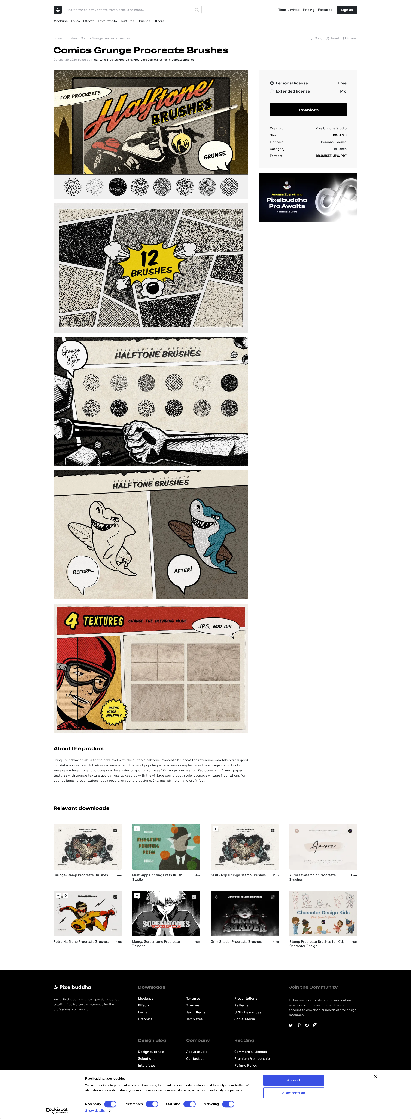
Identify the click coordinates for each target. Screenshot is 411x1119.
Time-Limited (289, 10)
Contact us (195, 1058)
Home (58, 38)
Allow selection (293, 1093)
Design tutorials (151, 1052)
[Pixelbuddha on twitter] (291, 1025)
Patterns (241, 1005)
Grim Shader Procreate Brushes (236, 942)
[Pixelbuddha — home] (58, 10)
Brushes (144, 21)
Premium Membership (252, 1058)
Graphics (145, 1019)
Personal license (334, 142)
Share (351, 38)
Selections (146, 1058)
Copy (319, 38)
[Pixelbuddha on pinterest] (299, 1025)
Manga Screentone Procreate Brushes (156, 944)
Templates (194, 1019)
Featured (325, 10)
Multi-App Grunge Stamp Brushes (238, 875)
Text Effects (107, 21)
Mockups (61, 21)
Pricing (308, 10)
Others (159, 21)
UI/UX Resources (247, 1012)
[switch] (152, 1104)
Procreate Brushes (181, 59)
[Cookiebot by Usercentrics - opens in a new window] (57, 1110)
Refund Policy (245, 1065)
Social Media (244, 1019)
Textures (127, 21)
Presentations (245, 998)
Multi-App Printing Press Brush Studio (157, 877)
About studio (197, 1052)
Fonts (75, 21)
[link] (137, 828)
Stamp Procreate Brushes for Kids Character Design (316, 944)
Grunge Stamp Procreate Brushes (81, 875)
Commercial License (250, 1052)
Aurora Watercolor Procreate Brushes (312, 877)
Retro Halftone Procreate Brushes (81, 942)
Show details (95, 1110)
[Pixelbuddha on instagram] (315, 1025)
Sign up (347, 10)
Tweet (335, 38)
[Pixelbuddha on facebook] (307, 1025)
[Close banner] (375, 1076)
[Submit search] (197, 10)
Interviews (146, 1065)
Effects (88, 21)
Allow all (293, 1080)
